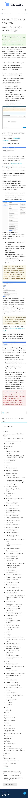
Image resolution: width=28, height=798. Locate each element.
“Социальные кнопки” (12, 643)
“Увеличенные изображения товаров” (15, 667)
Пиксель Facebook (11, 585)
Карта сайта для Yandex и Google (13, 490)
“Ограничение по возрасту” (14, 553)
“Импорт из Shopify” (12, 503)
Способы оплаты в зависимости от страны (13, 647)
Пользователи (8, 736)
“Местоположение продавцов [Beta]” (15, 540)
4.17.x (11, 418)
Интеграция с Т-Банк (12, 505)
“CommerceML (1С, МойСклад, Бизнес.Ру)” (15, 696)
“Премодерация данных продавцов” (13, 609)
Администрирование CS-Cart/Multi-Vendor (14, 435)
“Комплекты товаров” (12, 527)
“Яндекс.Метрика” (11, 693)
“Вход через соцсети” (12, 486)
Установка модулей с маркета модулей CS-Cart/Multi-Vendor (15, 456)
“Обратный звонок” (12, 556)
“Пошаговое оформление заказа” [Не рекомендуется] (14, 605)
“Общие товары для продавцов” (12, 559)
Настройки (7, 746)
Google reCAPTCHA (11, 700)
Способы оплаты (9, 728)
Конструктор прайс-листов (14, 518)
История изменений (9, 763)
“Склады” (8, 635)
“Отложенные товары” (13, 582)
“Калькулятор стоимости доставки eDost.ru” (13, 511)
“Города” (8, 496)
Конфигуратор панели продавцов (13, 521)
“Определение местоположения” (11, 571)
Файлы (6, 715)
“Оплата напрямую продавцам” (15, 563)
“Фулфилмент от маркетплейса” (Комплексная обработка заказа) (15, 675)
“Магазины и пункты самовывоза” (12, 536)
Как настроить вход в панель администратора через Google (15, 482)
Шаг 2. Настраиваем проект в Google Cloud (13, 779)
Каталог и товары (9, 720)
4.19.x (19, 418)
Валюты (6, 712)
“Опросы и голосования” (13, 574)
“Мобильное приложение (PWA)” (14, 545)
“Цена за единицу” (11, 680)
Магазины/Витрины (10, 743)
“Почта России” (10, 601)
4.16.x (7, 418)
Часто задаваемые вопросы (11, 761)
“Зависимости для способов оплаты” (14, 499)
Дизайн (5, 756)
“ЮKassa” (8, 690)
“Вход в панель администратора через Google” (15, 476)
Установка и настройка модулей (13, 452)
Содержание (8, 426)
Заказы (6, 723)
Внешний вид (8, 446)
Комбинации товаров (12, 525)
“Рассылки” (9, 618)
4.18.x (15, 418)
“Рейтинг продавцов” (12, 625)
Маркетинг (7, 725)
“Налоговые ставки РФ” (13, 548)
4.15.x (3, 418)
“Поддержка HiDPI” (11, 592)
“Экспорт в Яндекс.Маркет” (14, 687)
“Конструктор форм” (12, 530)
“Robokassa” (9, 702)
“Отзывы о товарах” (12, 580)
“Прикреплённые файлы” (13, 615)
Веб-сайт (7, 741)
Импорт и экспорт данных (12, 733)
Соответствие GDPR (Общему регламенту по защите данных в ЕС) (15, 639)
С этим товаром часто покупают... (12, 628)
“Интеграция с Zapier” (12, 508)
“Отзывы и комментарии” (13, 577)
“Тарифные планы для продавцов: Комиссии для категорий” (14, 657)
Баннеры (8, 463)
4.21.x (3, 421)
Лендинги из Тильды (12, 532)
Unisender (9, 710)
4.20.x (22, 418)
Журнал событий (9, 718)
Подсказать (9, 784)
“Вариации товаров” (12, 470)
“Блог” (7, 465)
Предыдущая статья (7, 13)
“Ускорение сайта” (11, 671)
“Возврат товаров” (11, 473)
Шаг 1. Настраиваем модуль (12, 775)
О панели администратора (12, 441)
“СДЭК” (8, 632)
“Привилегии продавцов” (14, 613)
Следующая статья (21, 13)
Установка (6, 431)
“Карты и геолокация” (12, 515)
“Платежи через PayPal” (13, 587)
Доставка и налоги (10, 731)
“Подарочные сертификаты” (14, 590)
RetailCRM (9, 705)
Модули (6, 449)
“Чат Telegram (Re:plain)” (13, 685)
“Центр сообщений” (12, 682)
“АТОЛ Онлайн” (10, 460)
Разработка (6, 753)
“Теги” (7, 661)
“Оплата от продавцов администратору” (13, 566)
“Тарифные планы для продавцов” (12, 651)
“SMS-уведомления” (12, 664)
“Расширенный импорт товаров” (13, 621)
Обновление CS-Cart (9, 758)
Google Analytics (10, 493)
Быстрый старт (9, 443)
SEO (7, 707)
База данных (8, 738)
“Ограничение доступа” (13, 551)
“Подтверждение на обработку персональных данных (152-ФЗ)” (15, 597)
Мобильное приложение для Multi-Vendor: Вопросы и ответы (14, 749)
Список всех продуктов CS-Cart (14, 438)
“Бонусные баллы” (11, 468)
